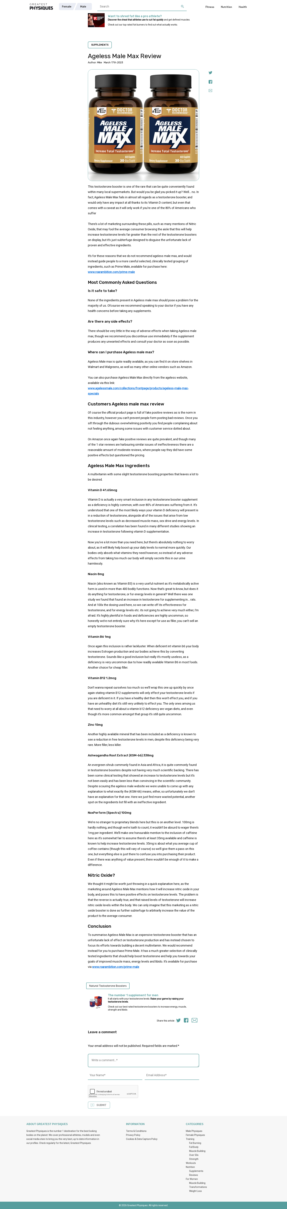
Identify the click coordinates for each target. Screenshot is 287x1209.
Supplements (196, 1171)
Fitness (209, 6)
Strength (193, 1159)
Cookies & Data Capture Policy (141, 1139)
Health (243, 6)
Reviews (193, 1175)
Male (83, 6)
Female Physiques (195, 1135)
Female (66, 6)
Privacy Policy (133, 1135)
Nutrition (226, 6)
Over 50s (193, 1155)
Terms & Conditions (136, 1131)
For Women (192, 1179)
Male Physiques (194, 1131)
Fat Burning (195, 1143)
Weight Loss (195, 1191)
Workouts (191, 1163)
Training (190, 1139)
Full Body (193, 1147)
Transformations (198, 1187)
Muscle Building (197, 1151)
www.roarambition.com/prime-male (111, 272)
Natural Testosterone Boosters (108, 985)
